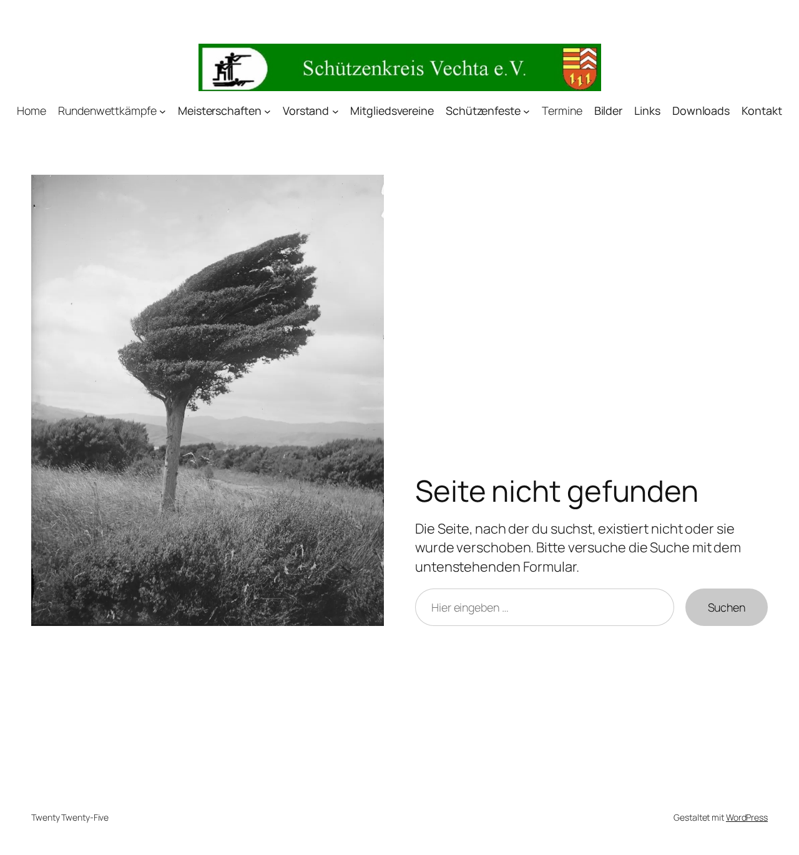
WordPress (747, 817)
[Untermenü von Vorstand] (335, 111)
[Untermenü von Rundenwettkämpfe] (162, 111)
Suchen (726, 607)
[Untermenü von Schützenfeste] (526, 111)
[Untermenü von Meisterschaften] (267, 111)
